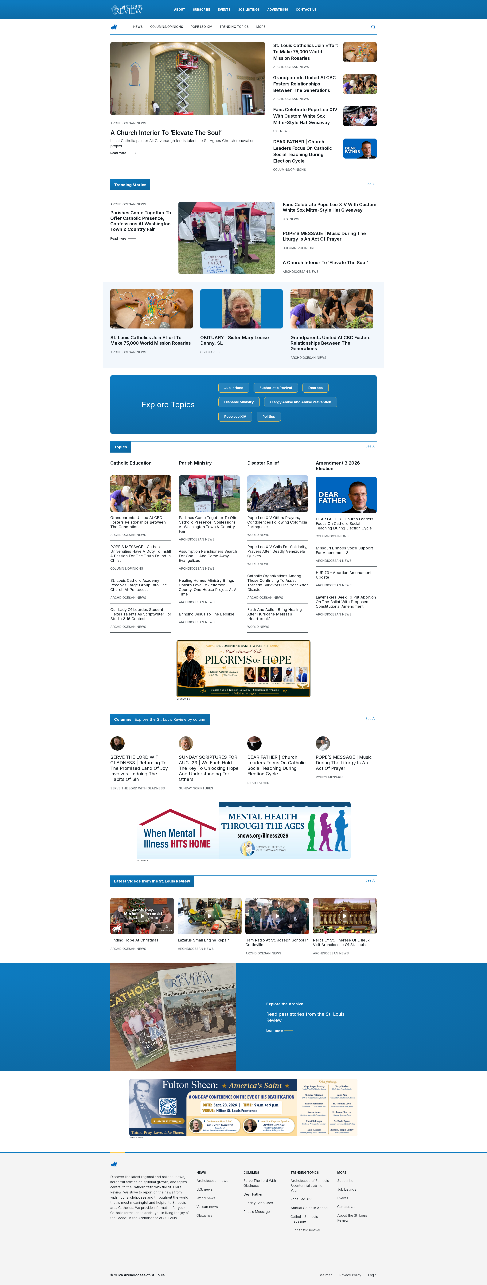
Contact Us (306, 9)
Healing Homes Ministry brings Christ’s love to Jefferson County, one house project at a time (207, 587)
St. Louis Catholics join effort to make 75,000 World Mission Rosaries (305, 52)
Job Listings (249, 9)
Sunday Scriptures (196, 788)
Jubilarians (233, 388)
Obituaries (210, 352)
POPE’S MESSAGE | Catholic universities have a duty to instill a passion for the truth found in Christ (140, 553)
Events (224, 9)
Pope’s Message (257, 1212)
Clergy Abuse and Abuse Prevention (300, 402)
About (179, 9)
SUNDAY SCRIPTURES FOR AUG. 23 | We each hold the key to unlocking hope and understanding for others (209, 768)
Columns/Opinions (166, 27)
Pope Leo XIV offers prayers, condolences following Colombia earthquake (277, 522)
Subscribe (201, 9)
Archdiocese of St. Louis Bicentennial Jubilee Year (309, 1185)
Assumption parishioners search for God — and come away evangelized (208, 556)
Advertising (277, 9)
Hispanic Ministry (239, 402)
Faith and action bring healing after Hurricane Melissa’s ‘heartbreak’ (274, 614)
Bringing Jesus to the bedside (206, 614)
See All (371, 184)
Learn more (274, 1030)
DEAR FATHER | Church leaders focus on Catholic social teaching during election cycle (344, 523)
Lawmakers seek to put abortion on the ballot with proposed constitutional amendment (346, 602)
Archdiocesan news (128, 123)
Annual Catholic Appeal (309, 1208)
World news (258, 535)
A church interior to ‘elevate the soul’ (166, 132)
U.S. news (281, 131)
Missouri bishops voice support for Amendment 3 (344, 550)
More (260, 27)
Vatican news (207, 1207)
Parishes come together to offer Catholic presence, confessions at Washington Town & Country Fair (140, 221)
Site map (326, 1275)
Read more (118, 153)
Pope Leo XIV (201, 27)
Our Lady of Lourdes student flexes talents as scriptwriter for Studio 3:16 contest (140, 614)
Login (372, 1275)
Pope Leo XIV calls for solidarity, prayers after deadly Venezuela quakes (277, 551)
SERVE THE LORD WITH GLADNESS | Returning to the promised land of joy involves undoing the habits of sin (139, 768)
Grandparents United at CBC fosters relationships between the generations (304, 84)
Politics (269, 417)
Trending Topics (234, 27)
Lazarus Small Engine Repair (203, 940)
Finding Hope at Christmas (134, 940)
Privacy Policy (350, 1275)
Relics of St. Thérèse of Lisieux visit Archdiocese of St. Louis (341, 942)
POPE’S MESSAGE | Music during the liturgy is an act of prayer (324, 236)
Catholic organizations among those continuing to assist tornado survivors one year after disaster (277, 583)
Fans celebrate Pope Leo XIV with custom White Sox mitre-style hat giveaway (305, 116)
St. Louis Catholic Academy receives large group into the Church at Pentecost (138, 585)
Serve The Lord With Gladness (137, 788)
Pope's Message (329, 777)
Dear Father (258, 783)
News (138, 27)
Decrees (315, 388)
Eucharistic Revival (275, 388)
